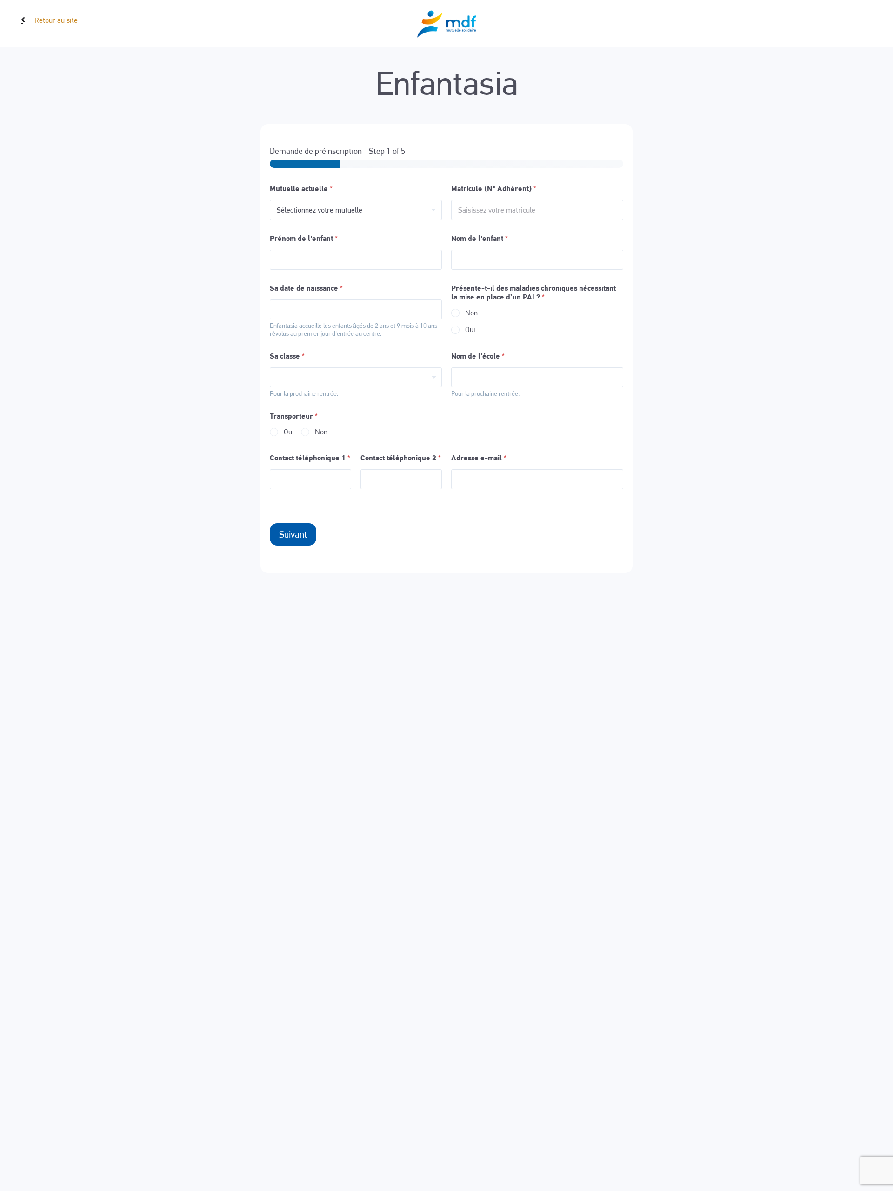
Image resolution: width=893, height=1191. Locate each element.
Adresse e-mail (478, 457)
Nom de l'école (478, 356)
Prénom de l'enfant (304, 238)
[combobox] (356, 377)
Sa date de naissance (306, 288)
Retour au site (56, 20)
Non (471, 312)
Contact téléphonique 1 (310, 457)
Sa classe (287, 356)
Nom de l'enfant (479, 238)
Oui (470, 329)
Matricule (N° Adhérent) (493, 188)
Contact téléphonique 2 (400, 457)
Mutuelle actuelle (301, 188)
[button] (21, 18)
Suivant (293, 534)
